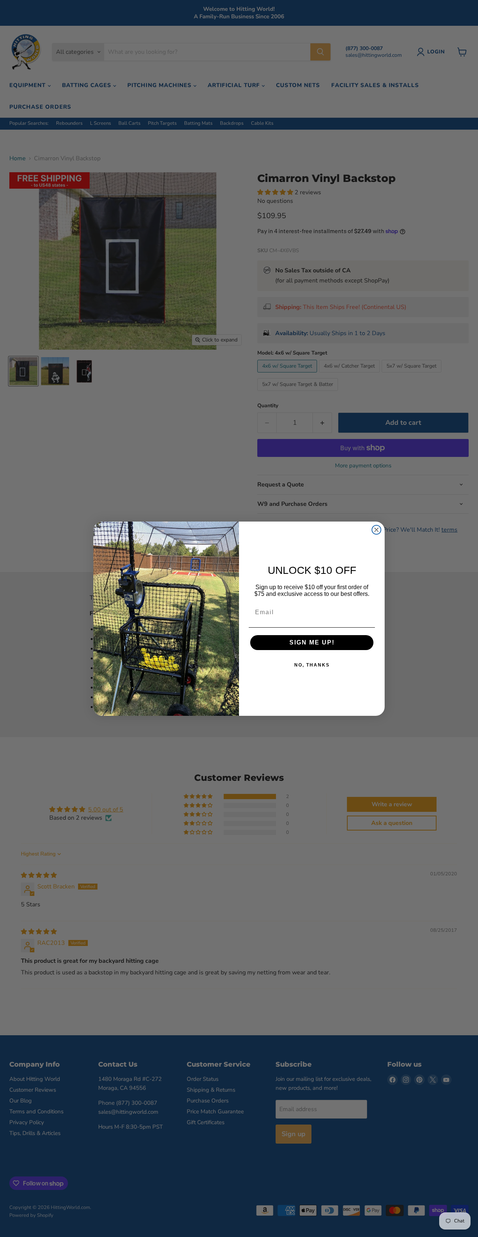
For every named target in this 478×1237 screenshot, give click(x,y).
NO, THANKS (312, 665)
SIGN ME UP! (312, 642)
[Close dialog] (376, 529)
